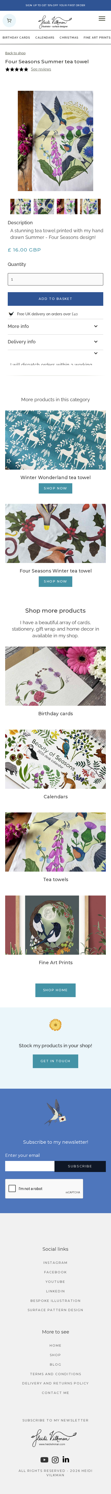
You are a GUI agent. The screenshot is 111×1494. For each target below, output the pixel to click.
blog (55, 1364)
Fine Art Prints (97, 37)
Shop (55, 1355)
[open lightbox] (20, 206)
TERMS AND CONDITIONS (55, 1374)
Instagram (55, 1263)
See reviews (41, 69)
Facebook (55, 1272)
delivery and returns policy (55, 1383)
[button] (9, 20)
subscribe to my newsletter (55, 1420)
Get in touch (55, 1061)
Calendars (44, 37)
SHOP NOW (55, 488)
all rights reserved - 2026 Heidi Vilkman (56, 1473)
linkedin (55, 1291)
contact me (55, 1393)
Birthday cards (16, 37)
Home (56, 1345)
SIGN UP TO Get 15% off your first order (55, 5)
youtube (55, 1282)
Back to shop (15, 53)
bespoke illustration (55, 1301)
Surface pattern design (55, 1310)
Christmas (69, 37)
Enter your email (22, 1155)
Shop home (55, 990)
